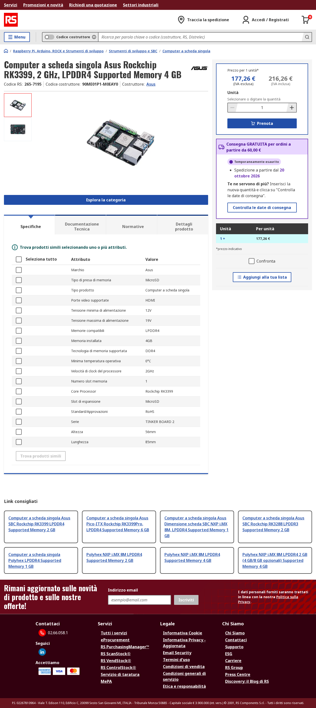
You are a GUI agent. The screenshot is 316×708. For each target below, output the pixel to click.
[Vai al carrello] (305, 20)
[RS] (11, 20)
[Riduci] (233, 107)
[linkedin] (42, 652)
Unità (232, 92)
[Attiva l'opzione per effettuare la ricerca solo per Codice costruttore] (94, 37)
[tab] (29, 224)
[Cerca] (307, 37)
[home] (6, 51)
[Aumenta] (291, 107)
